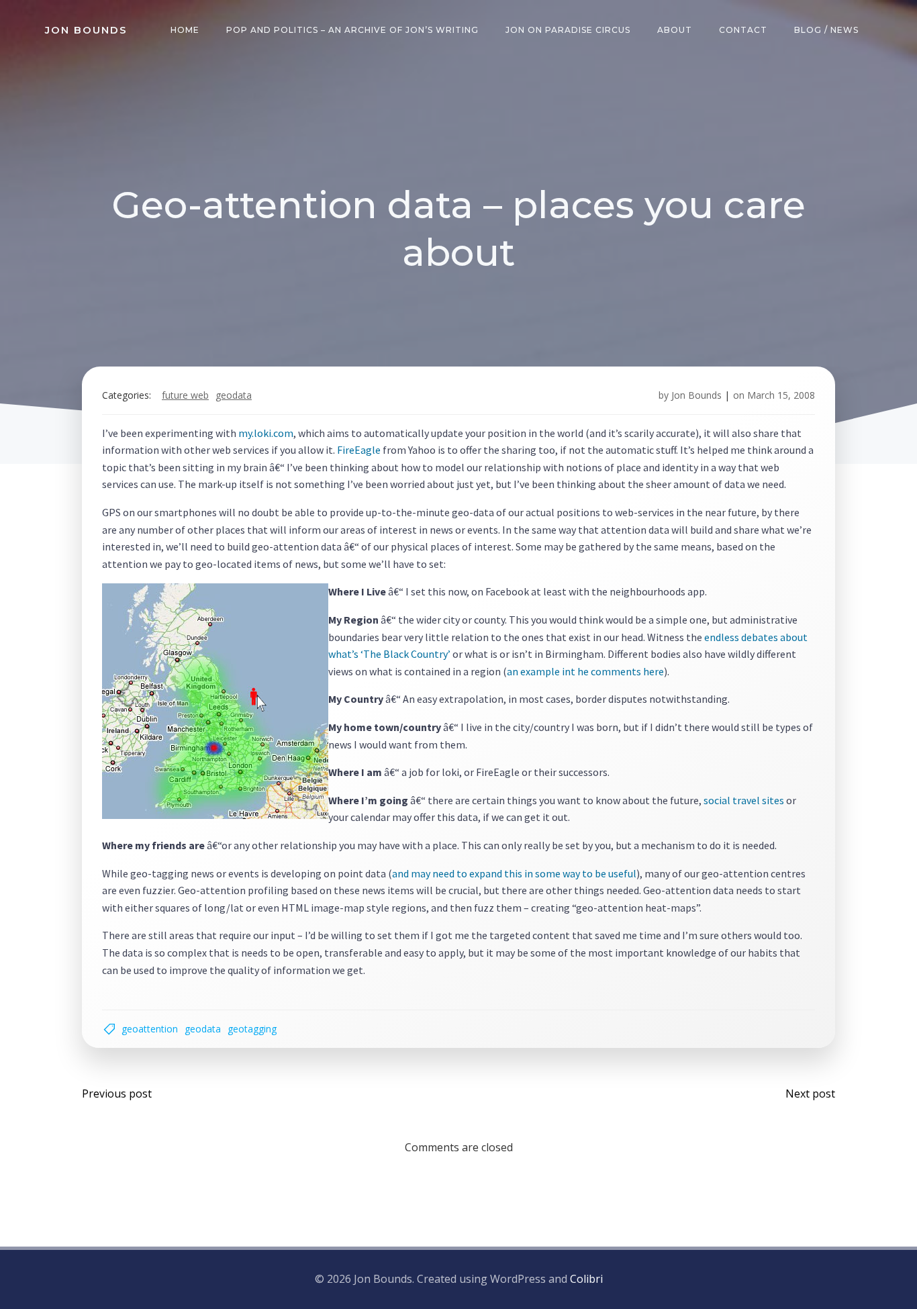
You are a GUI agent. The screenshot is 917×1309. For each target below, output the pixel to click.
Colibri (586, 1278)
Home (185, 30)
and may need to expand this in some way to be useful (514, 873)
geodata (233, 395)
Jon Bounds (696, 395)
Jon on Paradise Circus (567, 30)
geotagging (252, 1028)
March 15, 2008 (781, 395)
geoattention (150, 1028)
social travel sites (744, 800)
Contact (743, 30)
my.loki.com (265, 433)
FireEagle (359, 449)
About (674, 30)
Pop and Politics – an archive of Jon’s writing (352, 30)
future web (185, 395)
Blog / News (826, 30)
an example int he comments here (585, 671)
